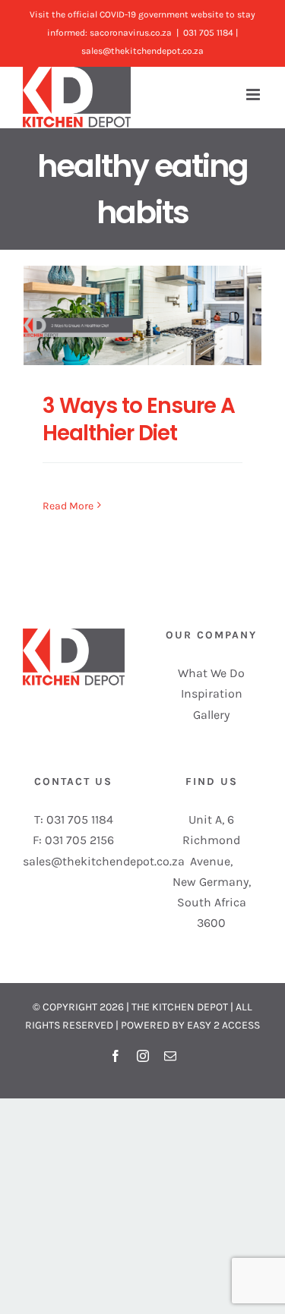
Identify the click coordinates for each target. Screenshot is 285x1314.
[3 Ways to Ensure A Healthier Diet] (142, 315)
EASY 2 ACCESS (223, 1025)
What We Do (211, 673)
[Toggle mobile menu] (254, 94)
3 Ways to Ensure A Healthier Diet (139, 419)
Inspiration (211, 693)
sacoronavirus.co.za (131, 32)
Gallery (211, 714)
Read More (68, 505)
